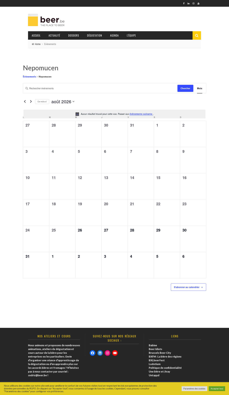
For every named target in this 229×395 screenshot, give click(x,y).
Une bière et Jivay (159, 371)
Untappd (154, 375)
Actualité (54, 35)
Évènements (29, 76)
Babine (153, 345)
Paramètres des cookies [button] (194, 388)
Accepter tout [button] (217, 388)
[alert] (114, 114)
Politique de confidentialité (165, 367)
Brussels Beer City (160, 352)
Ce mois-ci (42, 101)
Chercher (185, 88)
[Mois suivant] (31, 101)
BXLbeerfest (157, 360)
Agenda (114, 35)
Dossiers (73, 35)
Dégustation (94, 35)
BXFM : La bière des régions (165, 356)
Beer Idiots (155, 349)
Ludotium (154, 364)
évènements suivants (141, 113)
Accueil (36, 35)
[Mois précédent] (25, 101)
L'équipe (131, 35)
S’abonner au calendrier (186, 287)
